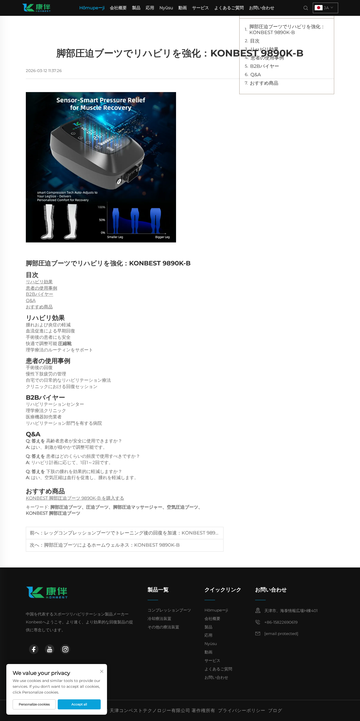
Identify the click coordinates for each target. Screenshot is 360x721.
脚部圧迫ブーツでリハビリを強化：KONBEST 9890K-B (287, 29)
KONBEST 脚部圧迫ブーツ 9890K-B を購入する (75, 498)
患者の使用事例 (41, 288)
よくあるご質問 (229, 7)
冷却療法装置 (159, 618)
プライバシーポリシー (241, 710)
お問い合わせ (261, 7)
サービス (200, 7)
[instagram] (65, 649)
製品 (136, 7)
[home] (36, 7)
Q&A (31, 300)
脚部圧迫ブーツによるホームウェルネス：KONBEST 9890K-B (112, 545)
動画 (182, 7)
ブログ (275, 710)
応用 (150, 7)
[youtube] (49, 649)
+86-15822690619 (281, 622)
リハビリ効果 (39, 281)
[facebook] (33, 649)
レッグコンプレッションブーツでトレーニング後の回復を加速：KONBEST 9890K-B (135, 533)
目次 (255, 41)
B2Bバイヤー (39, 294)
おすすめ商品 (39, 306)
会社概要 (118, 7)
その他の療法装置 (163, 626)
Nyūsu (166, 7)
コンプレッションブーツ (169, 610)
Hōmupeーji (92, 7)
